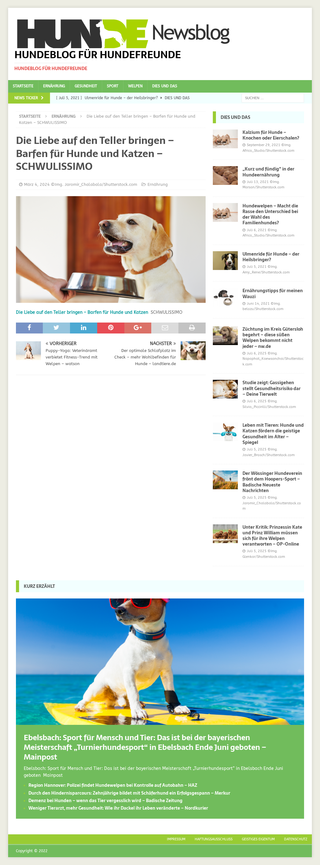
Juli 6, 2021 (257, 230)
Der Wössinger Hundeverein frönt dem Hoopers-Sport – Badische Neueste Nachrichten (272, 482)
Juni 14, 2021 (258, 304)
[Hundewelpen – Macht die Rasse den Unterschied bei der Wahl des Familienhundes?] (225, 212)
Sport (112, 86)
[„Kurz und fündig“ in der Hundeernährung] (225, 175)
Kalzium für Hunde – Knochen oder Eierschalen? (270, 135)
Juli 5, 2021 (257, 267)
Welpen (135, 86)
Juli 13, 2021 (258, 182)
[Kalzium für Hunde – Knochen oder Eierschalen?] (225, 139)
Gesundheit (86, 86)
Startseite (23, 86)
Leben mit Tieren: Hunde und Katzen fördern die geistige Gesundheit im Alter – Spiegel (273, 434)
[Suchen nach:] (273, 97)
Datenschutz (295, 839)
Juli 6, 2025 (257, 353)
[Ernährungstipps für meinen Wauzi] (225, 297)
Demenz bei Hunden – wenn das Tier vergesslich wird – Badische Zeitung (105, 800)
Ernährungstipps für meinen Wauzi (272, 293)
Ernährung (54, 86)
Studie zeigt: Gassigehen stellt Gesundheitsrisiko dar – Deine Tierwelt (271, 388)
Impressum (176, 839)
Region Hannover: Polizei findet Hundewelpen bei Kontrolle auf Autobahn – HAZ (112, 785)
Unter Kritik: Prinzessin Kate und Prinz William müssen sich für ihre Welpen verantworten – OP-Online (272, 536)
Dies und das (164, 86)
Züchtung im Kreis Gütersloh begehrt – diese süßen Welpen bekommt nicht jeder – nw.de (272, 338)
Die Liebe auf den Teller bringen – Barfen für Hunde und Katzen (82, 312)
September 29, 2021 (263, 145)
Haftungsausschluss (213, 839)
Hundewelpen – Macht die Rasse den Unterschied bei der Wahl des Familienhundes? (270, 214)
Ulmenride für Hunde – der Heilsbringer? (270, 257)
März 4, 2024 (37, 184)
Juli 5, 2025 (257, 449)
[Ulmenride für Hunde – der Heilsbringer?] (225, 260)
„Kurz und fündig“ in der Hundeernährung (268, 171)
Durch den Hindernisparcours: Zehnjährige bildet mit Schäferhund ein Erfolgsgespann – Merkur (129, 793)
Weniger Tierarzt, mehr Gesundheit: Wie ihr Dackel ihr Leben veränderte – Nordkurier (118, 808)
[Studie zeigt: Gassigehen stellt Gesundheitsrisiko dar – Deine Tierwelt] (225, 389)
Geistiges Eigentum (258, 839)
